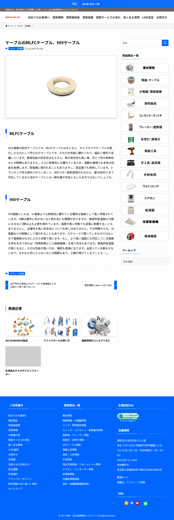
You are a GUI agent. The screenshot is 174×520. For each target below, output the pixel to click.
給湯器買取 (68, 474)
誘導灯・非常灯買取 (73, 440)
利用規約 (13, 474)
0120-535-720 (91, 4)
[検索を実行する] (165, 43)
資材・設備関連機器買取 (76, 483)
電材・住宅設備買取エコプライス (81, 515)
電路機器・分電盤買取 (74, 420)
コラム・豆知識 (15, 48)
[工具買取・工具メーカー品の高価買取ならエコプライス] (12, 17)
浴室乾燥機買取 (71, 479)
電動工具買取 (70, 449)
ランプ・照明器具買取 (74, 425)
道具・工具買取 (71, 454)
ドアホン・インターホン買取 (78, 469)
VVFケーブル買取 (72, 444)
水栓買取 (67, 459)
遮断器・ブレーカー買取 (76, 435)
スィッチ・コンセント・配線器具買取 (83, 430)
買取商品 (13, 420)
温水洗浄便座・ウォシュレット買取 (82, 464)
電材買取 (67, 415)
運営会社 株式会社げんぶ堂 (131, 440)
